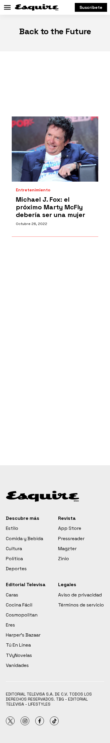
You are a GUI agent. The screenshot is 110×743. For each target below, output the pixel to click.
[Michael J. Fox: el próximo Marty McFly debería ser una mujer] (55, 149)
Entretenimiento (33, 190)
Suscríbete (90, 7)
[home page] (37, 7)
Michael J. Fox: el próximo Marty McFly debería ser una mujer (50, 207)
